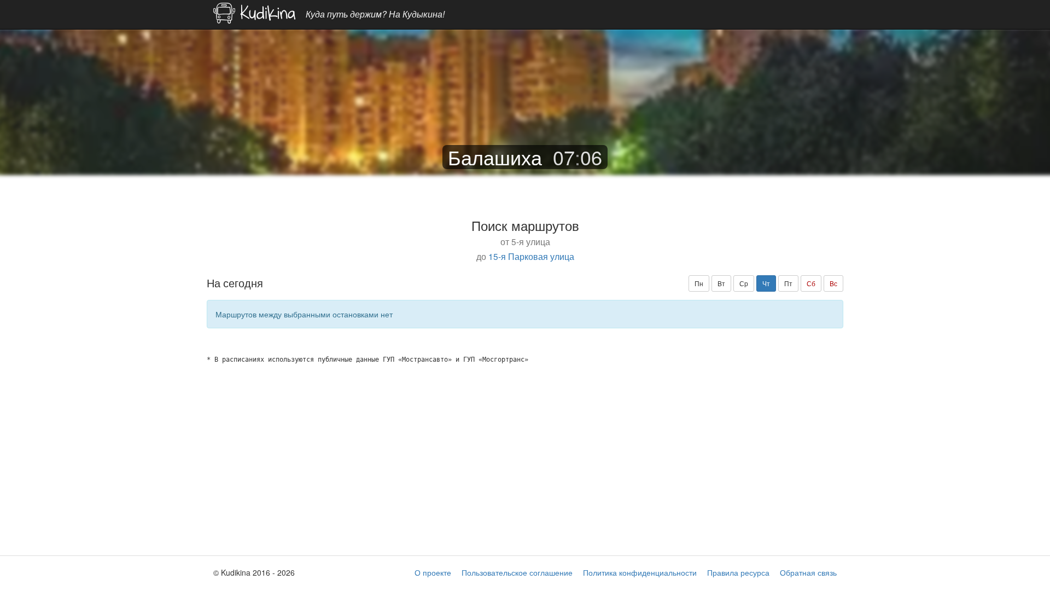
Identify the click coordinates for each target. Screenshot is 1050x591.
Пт (788, 283)
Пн (699, 283)
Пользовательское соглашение (517, 572)
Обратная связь (808, 572)
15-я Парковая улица (531, 256)
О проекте (433, 572)
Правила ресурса (738, 572)
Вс (833, 283)
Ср (743, 283)
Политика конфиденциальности (640, 572)
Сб (811, 283)
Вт (721, 283)
